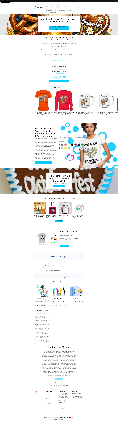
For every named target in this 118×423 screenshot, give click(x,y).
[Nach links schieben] (57, 118)
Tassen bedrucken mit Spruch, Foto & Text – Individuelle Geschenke (77, 216)
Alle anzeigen (59, 120)
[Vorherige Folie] (57, 195)
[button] (47, 9)
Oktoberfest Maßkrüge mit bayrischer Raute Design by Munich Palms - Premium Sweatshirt (64, 113)
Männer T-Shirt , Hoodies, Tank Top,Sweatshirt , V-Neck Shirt (64, 394)
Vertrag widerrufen (49, 403)
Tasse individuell (62, 400)
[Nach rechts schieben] (61, 118)
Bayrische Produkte (62, 402)
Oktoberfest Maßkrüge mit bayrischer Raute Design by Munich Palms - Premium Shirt (43, 113)
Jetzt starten (41, 307)
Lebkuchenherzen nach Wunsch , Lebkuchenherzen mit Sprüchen (64, 405)
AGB (47, 393)
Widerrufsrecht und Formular (51, 400)
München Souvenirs (60, 73)
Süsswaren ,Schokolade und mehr (64, 406)
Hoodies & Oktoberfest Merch (60, 77)
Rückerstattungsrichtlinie (50, 396)
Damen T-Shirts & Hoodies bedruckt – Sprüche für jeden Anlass (51, 216)
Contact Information (62, 408)
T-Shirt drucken (58, 308)
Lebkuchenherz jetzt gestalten (59, 29)
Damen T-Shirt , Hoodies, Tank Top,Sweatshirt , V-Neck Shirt (64, 397)
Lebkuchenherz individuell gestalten (59, 60)
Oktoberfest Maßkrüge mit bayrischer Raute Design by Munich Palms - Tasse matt (104, 113)
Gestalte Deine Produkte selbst (43, 162)
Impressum (48, 395)
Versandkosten (48, 401)
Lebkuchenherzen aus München (60, 74)
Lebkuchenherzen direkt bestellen (59, 57)
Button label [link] (59, 379)
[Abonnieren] (66, 388)
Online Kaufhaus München (60, 419)
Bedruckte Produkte (63, 215)
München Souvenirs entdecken (59, 26)
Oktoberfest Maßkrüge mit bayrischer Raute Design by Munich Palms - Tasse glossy (84, 113)
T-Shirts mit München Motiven (60, 76)
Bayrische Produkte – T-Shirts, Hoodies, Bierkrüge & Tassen (39, 216)
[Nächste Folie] (61, 195)
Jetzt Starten (75, 306)
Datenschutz (48, 398)
